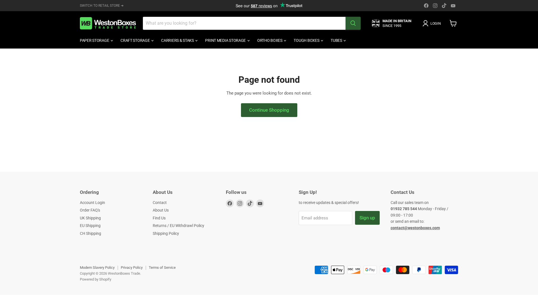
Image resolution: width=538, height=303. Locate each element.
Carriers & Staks (177, 40)
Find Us (159, 218)
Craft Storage (135, 40)
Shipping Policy (166, 233)
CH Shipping (90, 233)
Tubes (337, 40)
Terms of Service (162, 267)
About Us (161, 210)
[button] (433, 23)
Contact (160, 202)
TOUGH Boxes (307, 40)
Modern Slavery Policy (97, 267)
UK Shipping (90, 218)
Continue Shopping (269, 110)
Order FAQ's (90, 210)
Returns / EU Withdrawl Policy (178, 225)
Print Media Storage (225, 40)
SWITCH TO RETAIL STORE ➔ (102, 6)
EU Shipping (90, 225)
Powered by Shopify (95, 279)
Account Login (92, 202)
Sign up (367, 218)
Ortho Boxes (270, 40)
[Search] (353, 23)
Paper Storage (95, 40)
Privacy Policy (132, 267)
